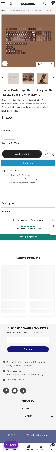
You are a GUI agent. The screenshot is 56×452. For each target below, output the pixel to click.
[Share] (52, 154)
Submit (28, 349)
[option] (28, 40)
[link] (14, 304)
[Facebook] (6, 390)
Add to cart (20, 153)
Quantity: (6, 130)
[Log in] (44, 3)
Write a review (28, 236)
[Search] (11, 4)
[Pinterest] (23, 390)
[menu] (3, 3)
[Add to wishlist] (46, 154)
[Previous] (46, 64)
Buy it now (28, 163)
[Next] (51, 64)
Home (3, 10)
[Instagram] (14, 390)
